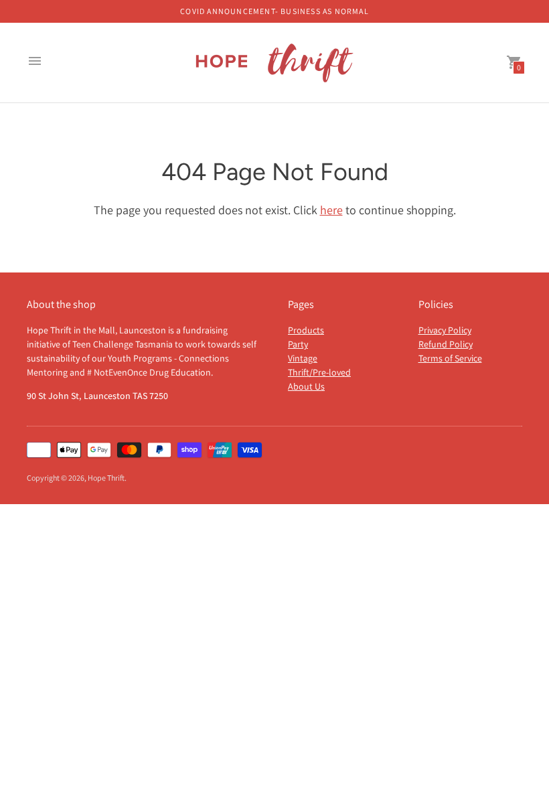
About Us (306, 386)
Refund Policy (445, 344)
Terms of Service (450, 358)
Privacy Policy (444, 330)
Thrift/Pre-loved (319, 372)
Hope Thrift (106, 478)
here (331, 210)
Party (298, 344)
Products (306, 330)
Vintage (302, 358)
